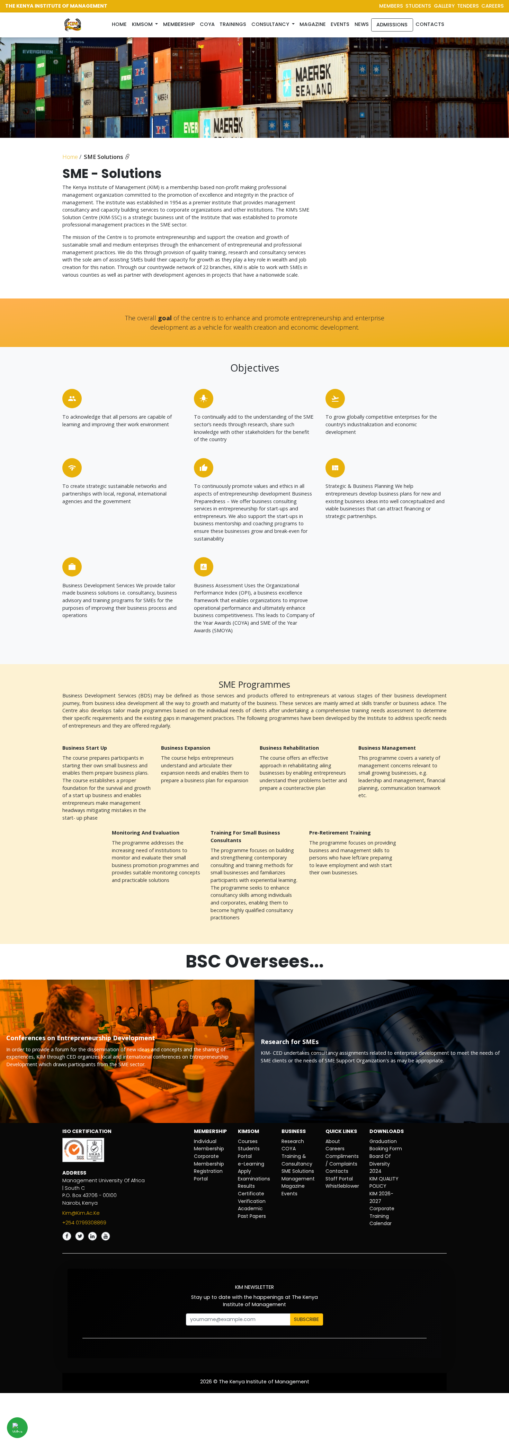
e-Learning (251, 1163)
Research (293, 1141)
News (362, 24)
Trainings (233, 24)
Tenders (468, 5)
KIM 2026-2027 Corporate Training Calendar (381, 1208)
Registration (208, 1171)
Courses (248, 1141)
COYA (289, 1148)
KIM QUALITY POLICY (384, 1182)
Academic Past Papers (252, 1212)
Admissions (392, 24)
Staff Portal (339, 1178)
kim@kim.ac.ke (81, 1213)
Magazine (313, 24)
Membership (179, 24)
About (332, 1141)
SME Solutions (104, 157)
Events (340, 24)
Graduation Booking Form (385, 1145)
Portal (201, 1178)
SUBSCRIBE (306, 1319)
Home (120, 24)
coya (207, 24)
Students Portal (249, 1152)
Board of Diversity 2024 (380, 1164)
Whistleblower (342, 1186)
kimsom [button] (143, 24)
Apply (244, 1171)
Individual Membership (209, 1145)
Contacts (430, 24)
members (391, 5)
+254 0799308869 (84, 1222)
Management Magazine (298, 1182)
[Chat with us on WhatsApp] (17, 1427)
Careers (335, 1148)
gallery (444, 5)
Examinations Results (254, 1182)
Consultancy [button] (271, 24)
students (418, 5)
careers (492, 5)
